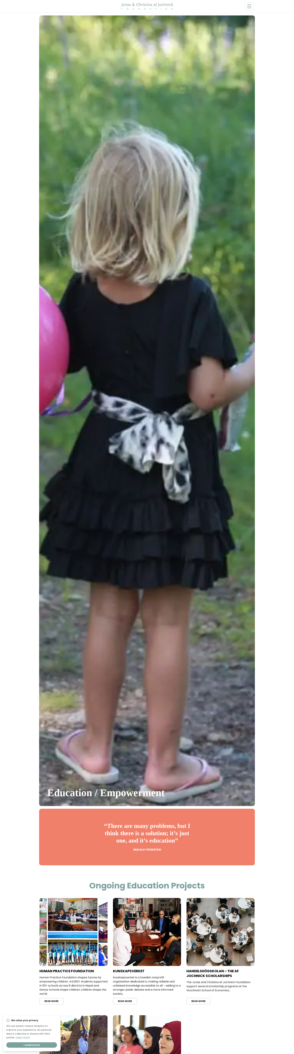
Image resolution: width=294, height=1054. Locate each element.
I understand (32, 1045)
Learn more (23, 1037)
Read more (51, 1001)
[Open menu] (249, 6)
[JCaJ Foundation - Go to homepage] (147, 6)
